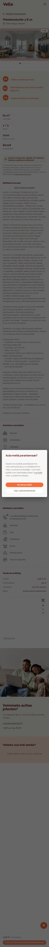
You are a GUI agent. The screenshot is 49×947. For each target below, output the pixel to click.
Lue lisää (38, 473)
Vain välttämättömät (24, 491)
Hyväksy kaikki (24, 485)
